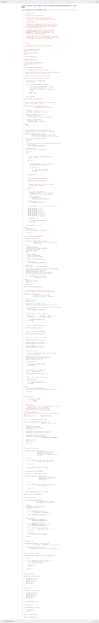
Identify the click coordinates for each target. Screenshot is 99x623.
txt (94, 621)
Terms (13, 621)
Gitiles (7, 621)
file (45, 9)
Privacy (10, 621)
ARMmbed (40, 5)
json (97, 621)
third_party (29, 5)
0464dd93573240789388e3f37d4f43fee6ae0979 (60, 5)
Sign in (96, 1)
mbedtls (45, 5)
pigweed (23, 5)
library (75, 5)
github (34, 5)
